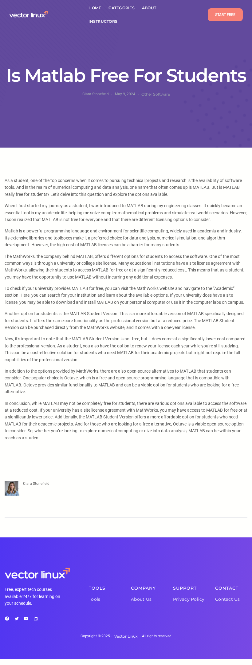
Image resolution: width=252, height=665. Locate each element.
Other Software (155, 94)
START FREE (225, 15)
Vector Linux (126, 636)
